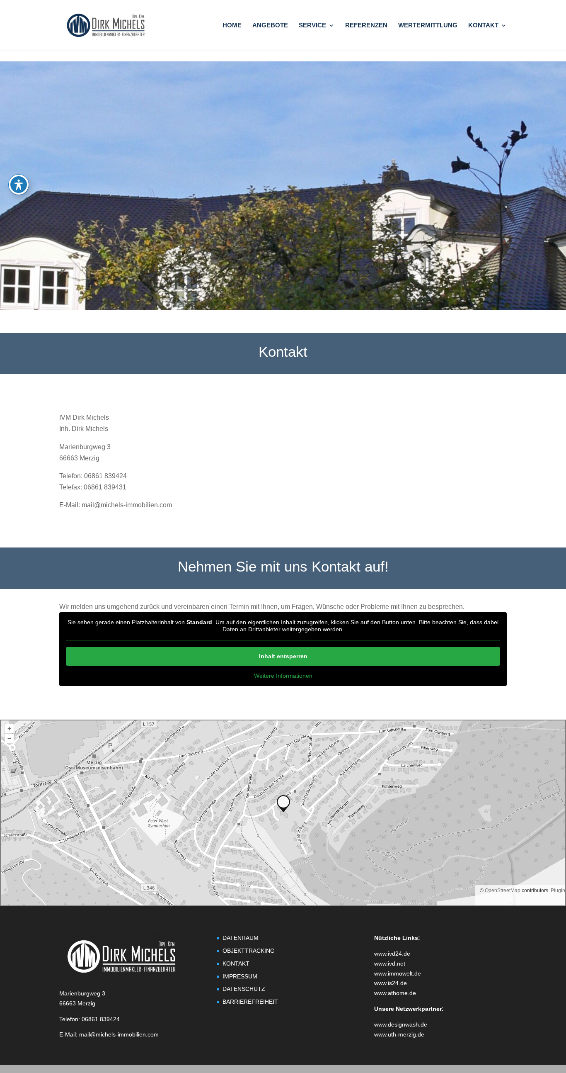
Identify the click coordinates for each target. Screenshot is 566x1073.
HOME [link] (232, 25)
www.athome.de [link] (395, 993)
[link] (105, 24)
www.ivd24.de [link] (392, 953)
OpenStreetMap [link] (502, 890)
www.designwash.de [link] (400, 1024)
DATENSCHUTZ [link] (244, 988)
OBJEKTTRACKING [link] (249, 950)
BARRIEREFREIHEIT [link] (250, 1001)
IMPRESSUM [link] (240, 976)
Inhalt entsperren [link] (283, 656)
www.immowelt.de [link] (397, 973)
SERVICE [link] (312, 25)
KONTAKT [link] (483, 25)
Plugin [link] (557, 890)
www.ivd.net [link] (389, 963)
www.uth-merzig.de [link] (399, 1034)
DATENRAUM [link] (241, 937)
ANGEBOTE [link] (270, 25)
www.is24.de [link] (390, 983)
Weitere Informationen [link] (283, 675)
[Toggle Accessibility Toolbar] (19, 185)
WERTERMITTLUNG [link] (427, 25)
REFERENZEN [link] (366, 25)
